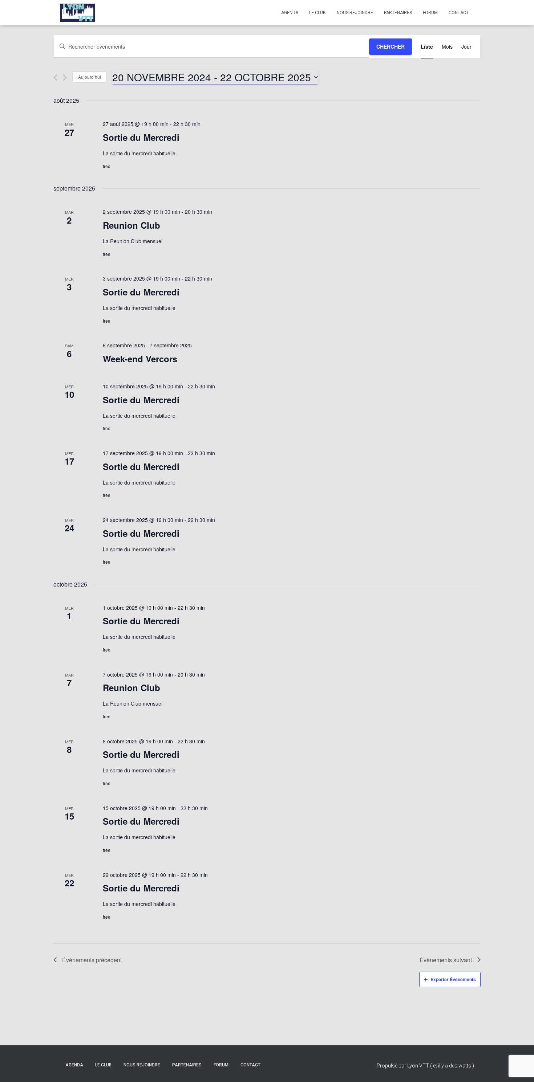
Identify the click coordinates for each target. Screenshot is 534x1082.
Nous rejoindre (355, 12)
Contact (459, 12)
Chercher (390, 46)
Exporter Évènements (453, 979)
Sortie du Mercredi (141, 137)
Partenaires (398, 12)
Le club (317, 12)
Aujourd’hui (89, 77)
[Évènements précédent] (55, 77)
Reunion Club (131, 225)
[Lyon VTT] (77, 13)
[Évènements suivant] (65, 77)
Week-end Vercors (140, 358)
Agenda (289, 12)
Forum (430, 12)
